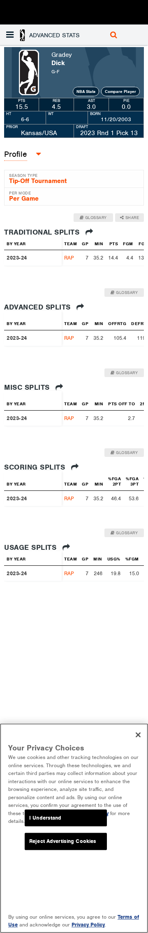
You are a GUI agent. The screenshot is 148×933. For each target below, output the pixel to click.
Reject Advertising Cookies (62, 841)
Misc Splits (28, 387)
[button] (49, 35)
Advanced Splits (38, 307)
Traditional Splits (43, 232)
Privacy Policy (88, 924)
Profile (15, 154)
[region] (74, 828)
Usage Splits (31, 547)
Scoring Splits (35, 467)
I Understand (45, 817)
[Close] (138, 735)
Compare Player (120, 91)
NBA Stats (85, 91)
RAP (69, 257)
